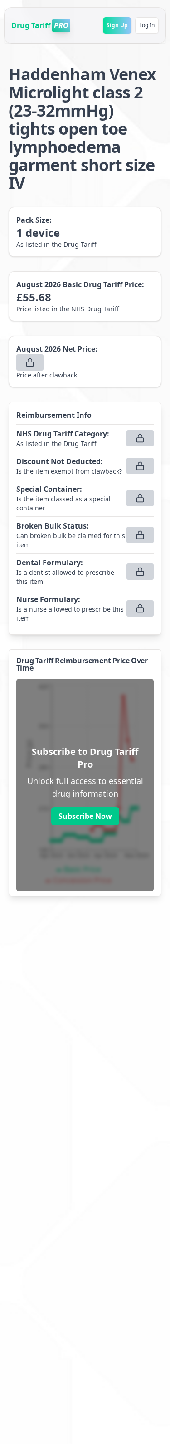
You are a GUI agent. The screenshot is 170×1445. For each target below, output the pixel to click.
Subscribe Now (85, 816)
